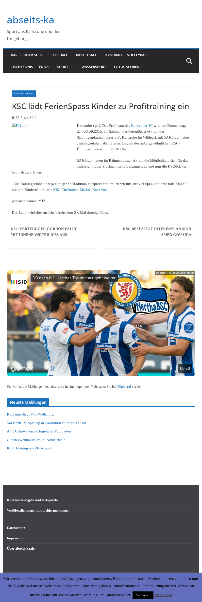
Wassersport (94, 66)
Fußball (59, 55)
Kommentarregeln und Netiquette (32, 500)
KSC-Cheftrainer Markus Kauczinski (81, 189)
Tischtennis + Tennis (30, 66)
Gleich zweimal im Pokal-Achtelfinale (36, 440)
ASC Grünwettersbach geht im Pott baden (39, 431)
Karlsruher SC (24, 55)
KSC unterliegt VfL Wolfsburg (30, 414)
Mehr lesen (163, 595)
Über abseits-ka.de (20, 548)
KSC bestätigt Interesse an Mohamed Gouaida (157, 232)
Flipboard (124, 387)
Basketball (86, 55)
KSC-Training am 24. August (29, 448)
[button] (41, 55)
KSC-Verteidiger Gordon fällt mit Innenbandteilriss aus (44, 232)
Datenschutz (16, 528)
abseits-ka (30, 19)
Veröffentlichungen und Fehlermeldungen (38, 510)
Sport (62, 66)
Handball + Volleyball (126, 55)
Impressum (15, 538)
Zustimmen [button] (143, 595)
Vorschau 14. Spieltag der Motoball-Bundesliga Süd (46, 423)
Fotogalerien (127, 66)
